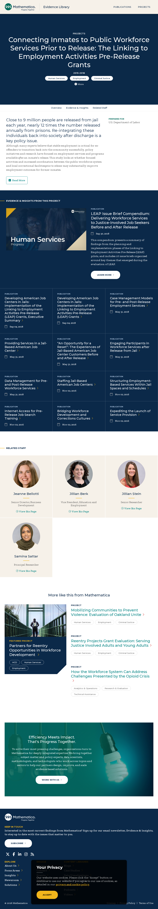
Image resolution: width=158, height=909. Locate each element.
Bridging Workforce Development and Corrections (73, 414)
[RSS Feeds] (32, 854)
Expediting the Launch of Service (130, 413)
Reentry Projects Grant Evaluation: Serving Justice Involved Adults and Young (110, 643)
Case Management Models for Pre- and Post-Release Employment (131, 301)
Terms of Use (146, 903)
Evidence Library (56, 7)
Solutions (11, 885)
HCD (14, 662)
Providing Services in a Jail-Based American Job (26, 347)
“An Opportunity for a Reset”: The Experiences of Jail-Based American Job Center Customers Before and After (78, 350)
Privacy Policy (127, 903)
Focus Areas (12, 870)
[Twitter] (8, 854)
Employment (79, 78)
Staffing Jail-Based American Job (75, 382)
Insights (10, 875)
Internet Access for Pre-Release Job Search (24, 414)
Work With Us (50, 780)
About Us (10, 865)
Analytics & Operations (85, 688)
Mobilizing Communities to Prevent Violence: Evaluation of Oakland (106, 612)
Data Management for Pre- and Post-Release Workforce (26, 384)
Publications (122, 7)
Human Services (56, 78)
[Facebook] (14, 854)
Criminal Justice (102, 78)
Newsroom (12, 880)
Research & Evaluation (116, 688)
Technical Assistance (85, 694)
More (81, 84)
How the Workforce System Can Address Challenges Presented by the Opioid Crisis (110, 673)
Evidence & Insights (77, 107)
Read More (18, 180)
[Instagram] (26, 854)
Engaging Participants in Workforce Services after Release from (129, 347)
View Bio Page (27, 511)
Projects (144, 7)
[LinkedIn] (19, 854)
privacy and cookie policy (72, 884)
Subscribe (17, 843)
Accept (47, 895)
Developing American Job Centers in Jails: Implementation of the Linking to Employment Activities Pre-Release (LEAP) (77, 307)
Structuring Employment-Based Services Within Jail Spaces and (130, 384)
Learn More (104, 275)
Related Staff (100, 107)
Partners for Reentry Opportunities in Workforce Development (35, 650)
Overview (56, 107)
